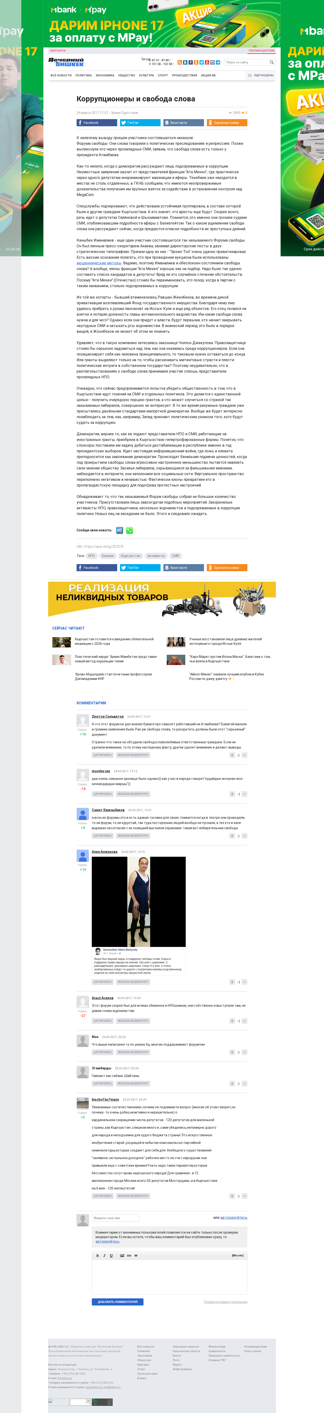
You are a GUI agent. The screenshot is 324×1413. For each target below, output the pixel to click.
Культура (146, 75)
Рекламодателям (261, 50)
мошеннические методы (99, 263)
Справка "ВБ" (217, 1360)
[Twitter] (201, 62)
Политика (83, 75)
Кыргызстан (130, 556)
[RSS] (180, 62)
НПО (91, 556)
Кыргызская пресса (186, 1351)
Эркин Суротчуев (124, 113)
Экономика (105, 75)
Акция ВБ (208, 75)
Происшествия (184, 75)
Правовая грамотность (224, 1355)
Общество (126, 75)
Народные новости (186, 1346)
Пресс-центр (252, 1351)
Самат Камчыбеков (108, 810)
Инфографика (182, 1369)
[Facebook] (191, 62)
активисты (156, 556)
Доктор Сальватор (108, 716)
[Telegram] (218, 62)
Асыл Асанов (102, 998)
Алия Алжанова (104, 852)
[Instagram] (212, 62)
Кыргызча (58, 50)
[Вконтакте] (185, 62)
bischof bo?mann (105, 1099)
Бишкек (108, 556)
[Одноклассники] (196, 62)
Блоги (177, 1355)
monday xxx (101, 771)
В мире (142, 1378)
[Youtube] (207, 62)
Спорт (163, 75)
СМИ (175, 556)
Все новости (61, 75)
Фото (176, 1360)
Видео (177, 1364)
